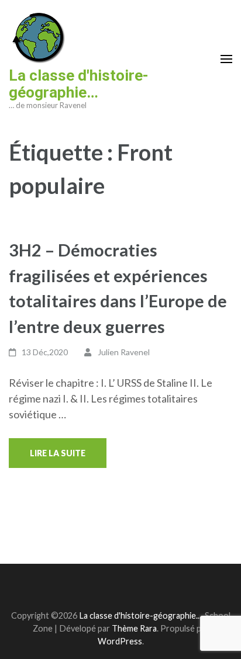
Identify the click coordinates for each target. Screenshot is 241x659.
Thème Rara (134, 628)
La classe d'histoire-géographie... (140, 615)
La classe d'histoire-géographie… (79, 84)
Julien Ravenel (124, 352)
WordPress (120, 641)
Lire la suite (57, 453)
